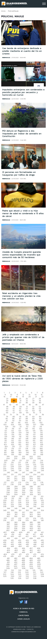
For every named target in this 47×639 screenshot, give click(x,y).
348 (38, 508)
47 (43, 404)
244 (42, 470)
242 (27, 470)
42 (10, 404)
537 (27, 578)
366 (15, 516)
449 (12, 546)
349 (4, 510)
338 (4, 506)
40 (40, 402)
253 (27, 474)
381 (42, 520)
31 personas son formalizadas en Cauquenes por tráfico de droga (19, 173)
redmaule (6, 57)
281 (34, 484)
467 (31, 552)
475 (4, 556)
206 (23, 458)
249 (38, 472)
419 (4, 536)
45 (30, 404)
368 (31, 516)
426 (16, 538)
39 (33, 402)
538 (34, 578)
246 (16, 472)
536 (19, 578)
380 (34, 520)
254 (34, 474)
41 (4, 404)
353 (34, 510)
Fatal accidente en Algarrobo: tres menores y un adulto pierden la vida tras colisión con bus (21, 296)
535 (12, 578)
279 (19, 484)
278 (12, 484)
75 (23, 414)
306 (31, 494)
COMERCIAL (23, 612)
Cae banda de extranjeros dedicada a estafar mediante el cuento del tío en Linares (22, 51)
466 (23, 552)
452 (34, 546)
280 (27, 484)
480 (42, 556)
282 (42, 484)
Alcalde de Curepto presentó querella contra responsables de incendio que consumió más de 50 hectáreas (21, 254)
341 (27, 506)
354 (42, 510)
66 (7, 412)
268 (23, 480)
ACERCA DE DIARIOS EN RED (23, 608)
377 (12, 520)
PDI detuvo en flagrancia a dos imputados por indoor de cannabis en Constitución (21, 133)
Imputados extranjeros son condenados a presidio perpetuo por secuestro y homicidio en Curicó (23, 92)
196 (27, 454)
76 (30, 414)
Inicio (3, 11)
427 (23, 538)
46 (36, 404)
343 (42, 506)
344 (8, 508)
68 (20, 412)
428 (31, 538)
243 (34, 470)
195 (19, 454)
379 (27, 520)
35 (7, 402)
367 (23, 516)
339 (12, 506)
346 (23, 508)
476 (12, 556)
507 (15, 568)
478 (26, 556)
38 (27, 402)
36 (14, 402)
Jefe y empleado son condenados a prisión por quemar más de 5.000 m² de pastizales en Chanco (23, 337)
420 (12, 536)
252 (19, 474)
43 (17, 404)
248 (31, 472)
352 (27, 510)
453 (42, 546)
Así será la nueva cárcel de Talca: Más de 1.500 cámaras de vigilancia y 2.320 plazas (22, 378)
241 (20, 470)
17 (10, 396)
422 (27, 536)
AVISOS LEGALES (23, 619)
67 (14, 412)
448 (4, 546)
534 (42, 576)
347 (31, 508)
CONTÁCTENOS (23, 615)
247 (23, 472)
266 (8, 480)
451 (27, 546)
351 (20, 510)
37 (20, 402)
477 (19, 556)
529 (4, 576)
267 (15, 480)
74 (17, 414)
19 (23, 396)
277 (4, 484)
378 (19, 520)
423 (34, 536)
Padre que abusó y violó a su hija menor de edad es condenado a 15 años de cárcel (23, 213)
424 (42, 536)
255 (42, 474)
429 (38, 538)
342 (34, 506)
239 (4, 470)
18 (17, 396)
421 (19, 536)
